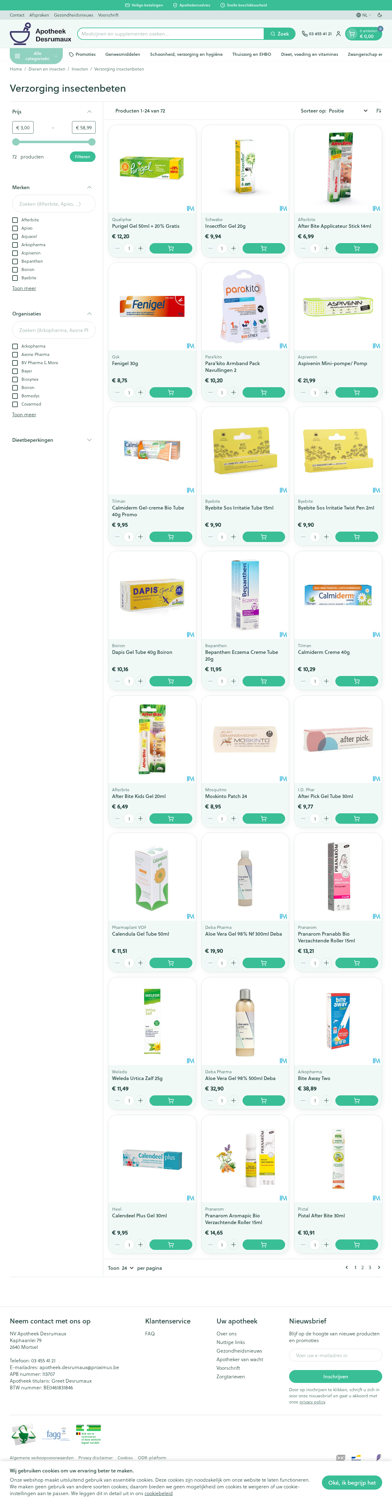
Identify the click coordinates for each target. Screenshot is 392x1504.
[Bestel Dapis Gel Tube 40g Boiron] (170, 681)
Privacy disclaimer (95, 1458)
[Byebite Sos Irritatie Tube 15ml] (245, 450)
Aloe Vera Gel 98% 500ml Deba (240, 1078)
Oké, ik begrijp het (352, 1483)
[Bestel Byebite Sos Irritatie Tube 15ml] (264, 537)
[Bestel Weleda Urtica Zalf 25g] (170, 1100)
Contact (17, 15)
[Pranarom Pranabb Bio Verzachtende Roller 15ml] (338, 877)
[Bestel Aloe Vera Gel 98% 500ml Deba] (264, 1100)
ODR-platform (152, 1458)
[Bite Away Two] (338, 1021)
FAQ (150, 1333)
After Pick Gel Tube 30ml (325, 796)
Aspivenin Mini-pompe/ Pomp (332, 363)
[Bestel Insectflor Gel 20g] (264, 248)
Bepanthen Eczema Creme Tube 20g (241, 655)
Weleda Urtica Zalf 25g (137, 1078)
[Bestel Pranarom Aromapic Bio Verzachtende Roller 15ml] (264, 1244)
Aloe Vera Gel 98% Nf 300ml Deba (243, 933)
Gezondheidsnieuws (73, 15)
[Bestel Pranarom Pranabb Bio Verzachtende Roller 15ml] (356, 963)
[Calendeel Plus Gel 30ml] (152, 1159)
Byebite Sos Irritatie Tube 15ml (239, 507)
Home (16, 69)
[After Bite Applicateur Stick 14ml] (338, 169)
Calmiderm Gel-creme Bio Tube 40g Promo (148, 511)
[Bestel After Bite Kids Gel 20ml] (170, 818)
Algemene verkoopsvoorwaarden (42, 1458)
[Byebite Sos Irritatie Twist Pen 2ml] (338, 450)
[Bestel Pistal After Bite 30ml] (356, 1244)
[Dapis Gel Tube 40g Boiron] (152, 595)
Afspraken (39, 15)
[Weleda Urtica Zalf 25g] (152, 1021)
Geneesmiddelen (122, 54)
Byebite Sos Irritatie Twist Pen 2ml (336, 507)
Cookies (125, 1458)
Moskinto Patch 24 (226, 796)
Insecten (80, 69)
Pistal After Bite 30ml (321, 1215)
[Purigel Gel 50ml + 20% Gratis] (152, 169)
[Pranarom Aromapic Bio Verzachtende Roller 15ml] (245, 1159)
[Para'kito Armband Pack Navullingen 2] (245, 306)
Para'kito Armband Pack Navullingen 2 (232, 366)
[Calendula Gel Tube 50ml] (152, 877)
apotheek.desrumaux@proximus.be (79, 1367)
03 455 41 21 (43, 1360)
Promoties (86, 54)
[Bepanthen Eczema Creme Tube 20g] (245, 595)
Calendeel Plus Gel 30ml (139, 1215)
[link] (348, 1267)
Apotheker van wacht (240, 1359)
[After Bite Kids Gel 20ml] (152, 739)
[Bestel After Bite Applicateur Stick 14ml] (356, 248)
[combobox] (170, 34)
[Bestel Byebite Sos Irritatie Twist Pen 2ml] (356, 537)
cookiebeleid (159, 1493)
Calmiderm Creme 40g (324, 651)
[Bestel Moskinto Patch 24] (264, 818)
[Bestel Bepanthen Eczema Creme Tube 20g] (264, 681)
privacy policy (312, 1402)
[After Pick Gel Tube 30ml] (338, 739)
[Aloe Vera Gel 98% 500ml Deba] (245, 1021)
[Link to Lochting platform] (378, 1457)
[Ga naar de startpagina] (40, 34)
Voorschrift (108, 15)
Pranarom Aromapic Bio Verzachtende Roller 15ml (233, 1219)
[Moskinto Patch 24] (245, 739)
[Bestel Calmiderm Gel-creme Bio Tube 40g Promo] (170, 537)
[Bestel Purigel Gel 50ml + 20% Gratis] (170, 248)
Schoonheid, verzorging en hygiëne (186, 54)
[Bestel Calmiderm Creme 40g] (356, 681)
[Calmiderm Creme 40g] (338, 595)
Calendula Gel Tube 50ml (140, 933)
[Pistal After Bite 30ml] (338, 1159)
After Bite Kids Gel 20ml (139, 796)
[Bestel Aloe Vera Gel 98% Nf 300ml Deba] (264, 963)
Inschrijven (335, 1376)
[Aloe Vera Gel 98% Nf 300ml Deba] (245, 877)
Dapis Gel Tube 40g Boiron (142, 651)
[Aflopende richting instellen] (378, 110)
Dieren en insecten (46, 69)
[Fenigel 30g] (152, 306)
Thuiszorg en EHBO (251, 54)
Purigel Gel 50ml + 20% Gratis (145, 225)
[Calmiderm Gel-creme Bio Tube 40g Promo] (152, 450)
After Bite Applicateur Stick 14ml (334, 225)
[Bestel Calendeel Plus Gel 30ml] (170, 1244)
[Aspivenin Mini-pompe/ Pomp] (338, 306)
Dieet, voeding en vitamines (309, 54)
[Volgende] (378, 1267)
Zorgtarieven (231, 1376)
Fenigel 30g (125, 363)
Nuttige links (231, 1342)
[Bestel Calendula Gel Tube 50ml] (170, 963)
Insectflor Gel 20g (225, 225)
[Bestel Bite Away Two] (356, 1100)
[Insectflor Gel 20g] (245, 169)
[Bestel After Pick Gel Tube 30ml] (356, 818)
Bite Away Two (314, 1078)
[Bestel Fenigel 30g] (170, 392)
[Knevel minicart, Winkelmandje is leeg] (351, 33)
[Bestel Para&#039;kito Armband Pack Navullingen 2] (264, 392)
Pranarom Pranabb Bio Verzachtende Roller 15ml (326, 937)
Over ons (227, 1333)
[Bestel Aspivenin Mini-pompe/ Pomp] (356, 392)
